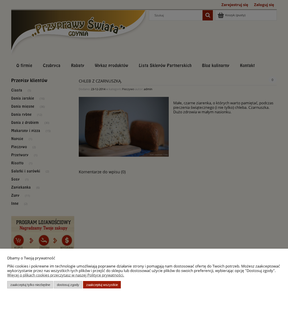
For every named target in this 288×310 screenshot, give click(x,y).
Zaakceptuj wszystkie (102, 285)
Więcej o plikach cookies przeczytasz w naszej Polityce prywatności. (65, 275)
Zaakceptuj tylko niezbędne (30, 285)
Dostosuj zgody (68, 285)
